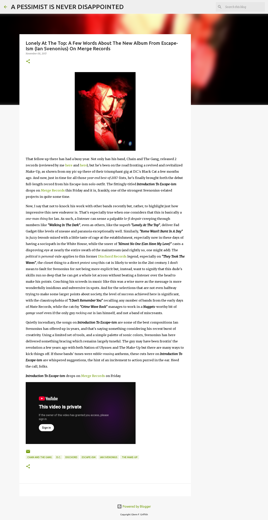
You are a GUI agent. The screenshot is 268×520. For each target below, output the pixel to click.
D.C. (58, 457)
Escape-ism (89, 457)
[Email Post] (28, 453)
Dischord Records (112, 256)
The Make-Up (130, 457)
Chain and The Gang (39, 457)
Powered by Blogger (136, 506)
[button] (28, 61)
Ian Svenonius (108, 457)
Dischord (71, 457)
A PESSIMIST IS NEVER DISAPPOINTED (67, 6)
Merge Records (53, 190)
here (68, 165)
